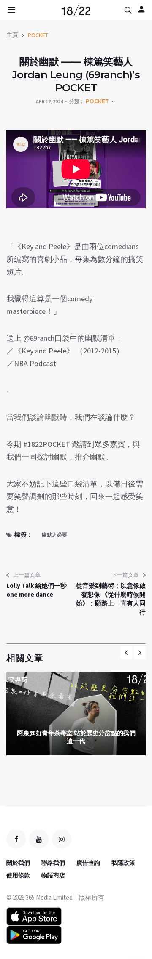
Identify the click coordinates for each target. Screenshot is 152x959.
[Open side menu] (10, 9)
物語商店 (53, 875)
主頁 (12, 35)
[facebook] (16, 839)
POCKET (38, 35)
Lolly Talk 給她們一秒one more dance (36, 590)
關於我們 (18, 862)
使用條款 (18, 875)
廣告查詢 (88, 862)
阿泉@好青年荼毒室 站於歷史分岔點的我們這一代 (76, 737)
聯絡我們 (53, 862)
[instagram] (61, 839)
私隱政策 (123, 862)
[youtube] (39, 839)
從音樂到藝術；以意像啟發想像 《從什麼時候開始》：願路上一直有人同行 (111, 599)
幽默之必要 (54, 534)
